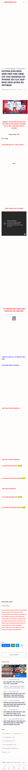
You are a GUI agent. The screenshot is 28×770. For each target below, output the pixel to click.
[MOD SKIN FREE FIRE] (14, 679)
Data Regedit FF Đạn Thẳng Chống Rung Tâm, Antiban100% (13, 682)
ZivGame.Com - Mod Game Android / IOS (17, 762)
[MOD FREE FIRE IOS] (14, 691)
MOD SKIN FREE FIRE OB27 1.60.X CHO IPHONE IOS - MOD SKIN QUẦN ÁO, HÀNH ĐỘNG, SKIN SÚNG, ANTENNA (14, 695)
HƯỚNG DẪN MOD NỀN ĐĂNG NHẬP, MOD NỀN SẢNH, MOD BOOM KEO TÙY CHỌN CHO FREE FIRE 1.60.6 (15, 704)
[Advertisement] (14, 20)
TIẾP (14, 319)
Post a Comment (14, 654)
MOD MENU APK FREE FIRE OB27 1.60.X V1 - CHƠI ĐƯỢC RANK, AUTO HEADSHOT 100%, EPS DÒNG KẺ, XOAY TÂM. (14, 713)
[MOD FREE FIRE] (13, 709)
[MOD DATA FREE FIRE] (14, 700)
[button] (23, 2)
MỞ (14, 317)
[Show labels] (6, 752)
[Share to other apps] (22, 645)
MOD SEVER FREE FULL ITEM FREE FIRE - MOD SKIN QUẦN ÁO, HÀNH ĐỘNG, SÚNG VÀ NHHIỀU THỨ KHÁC (15, 722)
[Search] (25, 2)
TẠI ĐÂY (20, 466)
